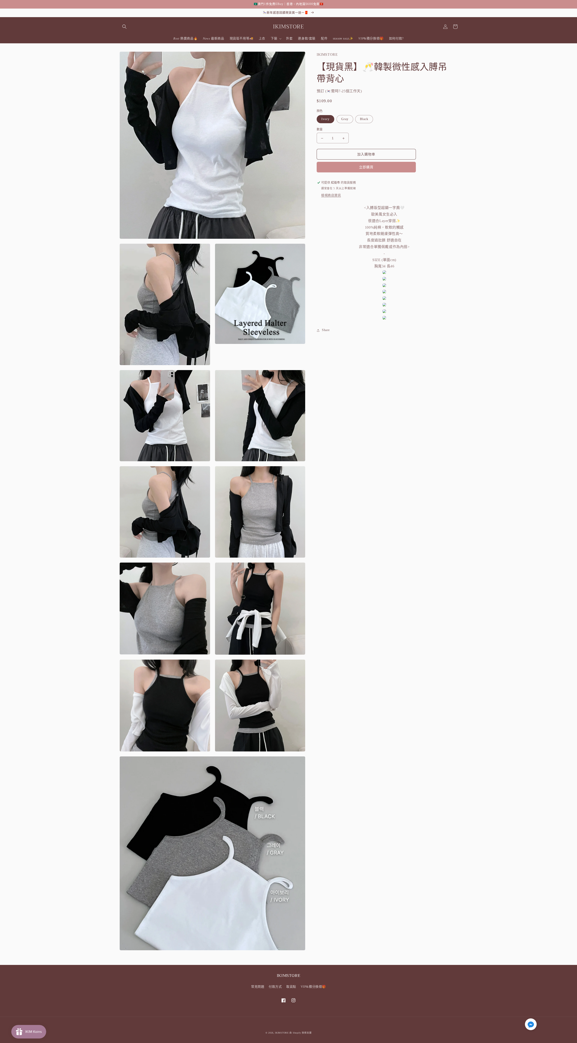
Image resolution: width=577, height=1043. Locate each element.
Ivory (325, 119)
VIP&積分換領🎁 (313, 986)
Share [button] (326, 330)
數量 (320, 129)
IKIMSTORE (281, 1032)
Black (364, 119)
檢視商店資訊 (331, 195)
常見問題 (257, 986)
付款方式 (275, 986)
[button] (124, 27)
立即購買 (366, 167)
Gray (344, 119)
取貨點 (291, 986)
